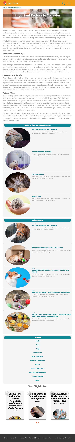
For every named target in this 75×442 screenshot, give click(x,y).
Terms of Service (34, 438)
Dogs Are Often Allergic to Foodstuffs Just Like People (50, 271)
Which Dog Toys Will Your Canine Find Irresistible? (51, 292)
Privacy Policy (47, 438)
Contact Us (23, 438)
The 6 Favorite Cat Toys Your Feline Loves (47, 248)
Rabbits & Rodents (14, 8)
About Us (13, 438)
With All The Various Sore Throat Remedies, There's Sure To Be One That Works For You (51, 316)
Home (5, 8)
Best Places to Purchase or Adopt (45, 129)
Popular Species (38, 174)
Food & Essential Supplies (41, 152)
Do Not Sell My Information (63, 438)
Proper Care (36, 196)
